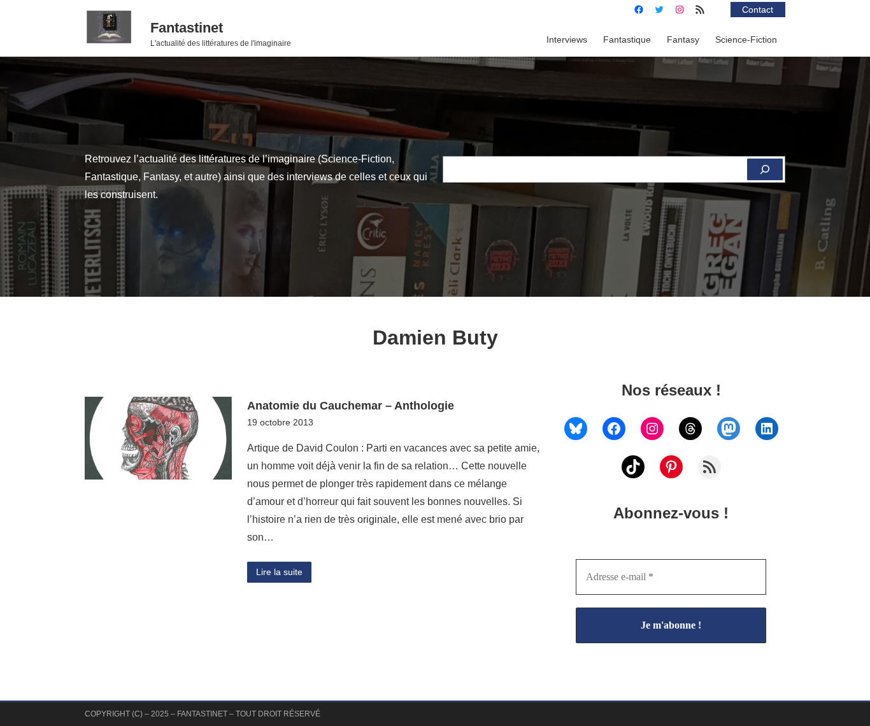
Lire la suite (279, 572)
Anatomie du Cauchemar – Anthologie (350, 405)
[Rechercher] (765, 169)
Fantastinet (186, 28)
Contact (757, 9)
